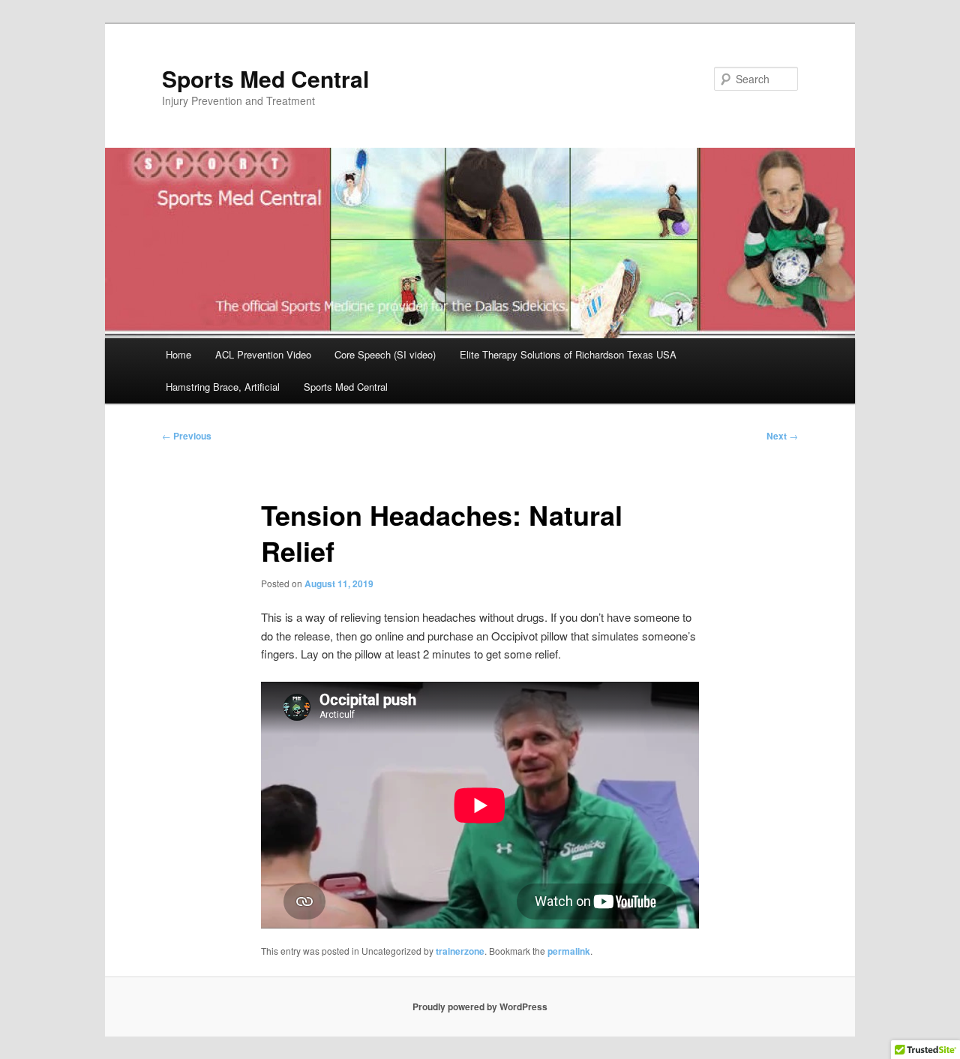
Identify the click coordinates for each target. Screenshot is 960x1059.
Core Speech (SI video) (385, 354)
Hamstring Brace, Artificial (223, 387)
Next (782, 435)
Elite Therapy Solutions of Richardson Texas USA (568, 354)
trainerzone (460, 951)
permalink (569, 951)
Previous (187, 435)
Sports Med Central (265, 78)
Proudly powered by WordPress (480, 1006)
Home (178, 354)
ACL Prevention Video (263, 354)
